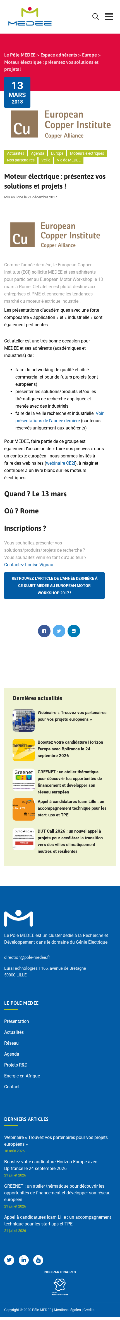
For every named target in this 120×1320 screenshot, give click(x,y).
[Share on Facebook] (44, 631)
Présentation (16, 1021)
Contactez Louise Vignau (28, 564)
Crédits (89, 1310)
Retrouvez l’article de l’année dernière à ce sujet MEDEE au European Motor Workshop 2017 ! (54, 585)
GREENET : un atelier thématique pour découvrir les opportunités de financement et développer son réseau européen (70, 782)
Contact (12, 1086)
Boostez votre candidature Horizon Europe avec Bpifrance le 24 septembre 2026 (70, 749)
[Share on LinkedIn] (74, 631)
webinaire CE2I (60, 463)
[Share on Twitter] (59, 631)
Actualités (15, 153)
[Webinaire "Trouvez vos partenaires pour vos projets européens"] (24, 720)
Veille (45, 160)
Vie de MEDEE (69, 160)
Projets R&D (16, 1065)
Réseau (11, 1043)
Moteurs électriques (87, 153)
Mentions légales (67, 1310)
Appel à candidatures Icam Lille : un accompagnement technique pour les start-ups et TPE (72, 808)
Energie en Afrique (22, 1076)
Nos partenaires (21, 160)
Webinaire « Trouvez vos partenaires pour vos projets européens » (72, 716)
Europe (57, 153)
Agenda (37, 153)
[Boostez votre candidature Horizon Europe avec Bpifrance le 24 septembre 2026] (24, 750)
